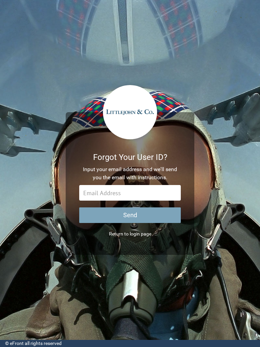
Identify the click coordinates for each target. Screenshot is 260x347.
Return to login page (130, 234)
